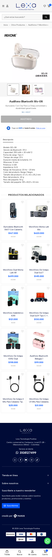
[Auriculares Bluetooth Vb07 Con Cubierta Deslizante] (13, 211)
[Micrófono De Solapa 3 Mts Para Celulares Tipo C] (13, 383)
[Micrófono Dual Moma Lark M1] (13, 254)
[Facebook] (20, 460)
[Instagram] (31, 460)
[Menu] (3, 6)
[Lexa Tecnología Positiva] (26, 6)
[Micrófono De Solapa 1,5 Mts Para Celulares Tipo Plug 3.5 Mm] (39, 383)
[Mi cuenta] (7, 6)
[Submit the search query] (46, 17)
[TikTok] (37, 460)
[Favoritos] (45, 6)
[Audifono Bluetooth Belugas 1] (39, 340)
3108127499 (28, 453)
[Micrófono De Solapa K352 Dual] (13, 340)
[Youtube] (26, 460)
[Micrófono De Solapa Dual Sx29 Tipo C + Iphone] (39, 297)
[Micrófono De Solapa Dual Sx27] (39, 254)
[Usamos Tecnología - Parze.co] (13, 516)
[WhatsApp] (15, 460)
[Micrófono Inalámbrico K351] (13, 297)
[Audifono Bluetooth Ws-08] (13, 89)
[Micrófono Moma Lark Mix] (39, 211)
